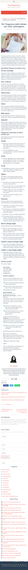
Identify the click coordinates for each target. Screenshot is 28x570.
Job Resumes (8, 404)
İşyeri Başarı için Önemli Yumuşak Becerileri (12, 553)
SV (21, 566)
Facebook (6, 385)
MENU (24, 12)
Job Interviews (6, 480)
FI (12, 564)
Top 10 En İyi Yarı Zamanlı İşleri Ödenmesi (11, 502)
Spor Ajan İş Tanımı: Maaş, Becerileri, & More (12, 516)
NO (4, 566)
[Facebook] (14, 379)
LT (2, 566)
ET (10, 564)
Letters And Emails (7, 489)
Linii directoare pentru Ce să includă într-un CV (7, 409)
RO (11, 566)
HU (22, 564)
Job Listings (5, 483)
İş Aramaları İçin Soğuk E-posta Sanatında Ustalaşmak (12, 400)
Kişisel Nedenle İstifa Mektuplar (9, 548)
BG (2, 564)
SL (17, 566)
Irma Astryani (5, 417)
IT (24, 564)
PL (8, 566)
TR (23, 566)
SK (15, 566)
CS (4, 564)
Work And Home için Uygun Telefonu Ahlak (12, 555)
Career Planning (6, 469)
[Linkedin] (12, 379)
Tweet (11, 385)
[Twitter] (16, 379)
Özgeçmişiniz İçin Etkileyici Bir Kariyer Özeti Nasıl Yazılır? (13, 397)
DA (6, 564)
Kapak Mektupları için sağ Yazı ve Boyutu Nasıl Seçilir (14, 522)
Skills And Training (7, 494)
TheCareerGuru (14, 5)
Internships (5, 478)
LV (26, 564)
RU (13, 566)
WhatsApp (17, 385)
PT (6, 566)
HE (20, 564)
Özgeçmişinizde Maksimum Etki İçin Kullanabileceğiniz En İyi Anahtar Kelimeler (14, 393)
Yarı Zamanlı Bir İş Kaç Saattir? (9, 557)
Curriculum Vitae (6, 474)
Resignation (5, 491)
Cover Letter (5, 471)
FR (14, 564)
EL (18, 564)
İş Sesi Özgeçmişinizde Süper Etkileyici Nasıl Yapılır (13, 539)
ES (19, 566)
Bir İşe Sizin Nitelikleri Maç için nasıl (10, 551)
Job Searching (6, 487)
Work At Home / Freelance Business (10, 496)
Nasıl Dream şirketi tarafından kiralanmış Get (12, 510)
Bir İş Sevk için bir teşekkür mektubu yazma (12, 508)
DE (16, 564)
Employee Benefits (7, 476)
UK (25, 566)
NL (8, 564)
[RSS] (14, 1)
